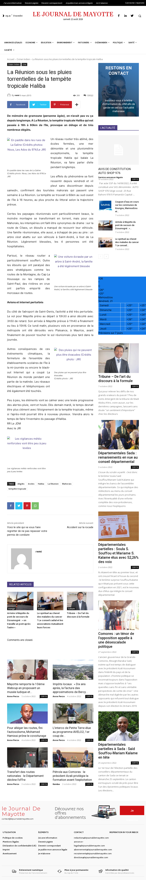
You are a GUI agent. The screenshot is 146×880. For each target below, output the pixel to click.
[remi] (9, 95)
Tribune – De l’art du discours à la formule (115, 378)
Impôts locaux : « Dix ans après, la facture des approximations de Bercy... (70, 688)
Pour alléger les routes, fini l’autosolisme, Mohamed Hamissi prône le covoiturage (26, 732)
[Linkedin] (125, 15)
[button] (139, 15)
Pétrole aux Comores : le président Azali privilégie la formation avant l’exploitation (72, 775)
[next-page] (106, 256)
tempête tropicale (17, 488)
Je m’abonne (44, 853)
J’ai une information (47, 837)
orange (11, 608)
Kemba (56, 784)
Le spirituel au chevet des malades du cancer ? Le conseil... (127, 242)
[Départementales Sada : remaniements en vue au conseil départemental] (118, 434)
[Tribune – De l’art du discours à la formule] (80, 601)
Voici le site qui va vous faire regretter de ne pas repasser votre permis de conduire (27, 531)
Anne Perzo (13, 696)
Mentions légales (11, 841)
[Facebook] (118, 15)
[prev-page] (100, 256)
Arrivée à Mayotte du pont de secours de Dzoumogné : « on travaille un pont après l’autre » (18, 620)
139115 (44, 696)
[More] (76, 104)
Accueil (10, 59)
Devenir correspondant (49, 845)
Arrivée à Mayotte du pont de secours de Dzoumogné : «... (125, 225)
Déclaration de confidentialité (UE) (19, 845)
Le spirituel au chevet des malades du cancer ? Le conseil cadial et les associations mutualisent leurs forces (50, 620)
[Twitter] (132, 15)
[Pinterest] (27, 505)
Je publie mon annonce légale (52, 849)
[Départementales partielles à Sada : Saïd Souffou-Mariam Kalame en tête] (118, 726)
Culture (71, 608)
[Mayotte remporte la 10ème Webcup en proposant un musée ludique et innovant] (27, 670)
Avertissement (10, 853)
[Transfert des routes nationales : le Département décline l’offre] (27, 757)
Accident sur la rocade (80, 527)
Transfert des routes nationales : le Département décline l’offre (25, 775)
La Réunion (53, 483)
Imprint (6, 849)
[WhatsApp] (35, 505)
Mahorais (66, 483)
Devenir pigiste (45, 841)
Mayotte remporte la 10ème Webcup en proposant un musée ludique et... (26, 688)
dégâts (20, 483)
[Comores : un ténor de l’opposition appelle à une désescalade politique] (118, 615)
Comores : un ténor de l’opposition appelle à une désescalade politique (116, 640)
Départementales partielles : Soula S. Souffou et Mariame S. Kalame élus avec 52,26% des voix (118, 553)
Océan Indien (23, 59)
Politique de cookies (13, 837)
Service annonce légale (110, 177)
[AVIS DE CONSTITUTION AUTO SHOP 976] (118, 150)
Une (24, 64)
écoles (31, 483)
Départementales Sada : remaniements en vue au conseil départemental (118, 457)
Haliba (41, 483)
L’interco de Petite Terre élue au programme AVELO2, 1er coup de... (72, 732)
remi (17, 95)
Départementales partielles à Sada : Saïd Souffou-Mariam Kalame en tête (118, 750)
